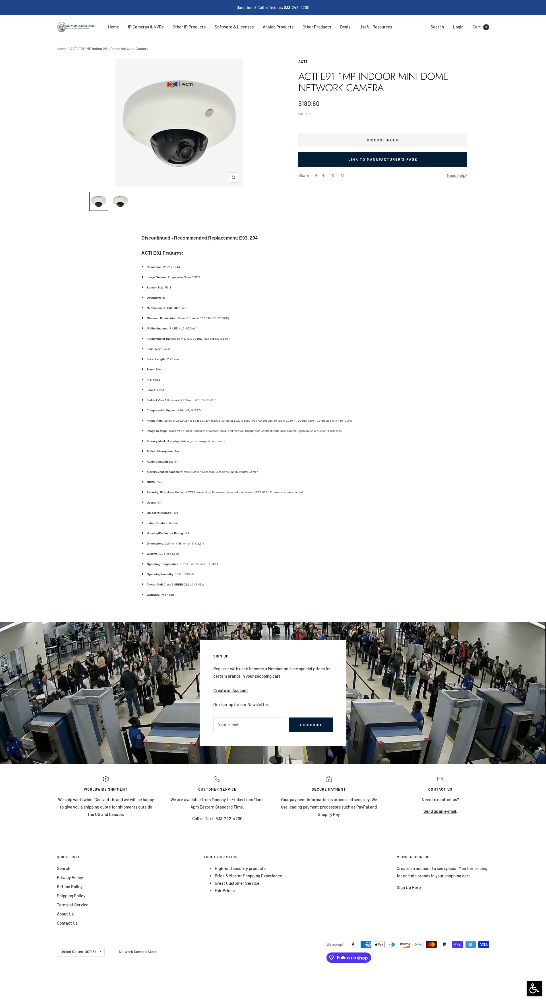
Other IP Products (189, 26)
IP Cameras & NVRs (146, 26)
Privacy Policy (70, 877)
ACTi (302, 61)
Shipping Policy (71, 895)
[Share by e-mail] (342, 175)
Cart (480, 26)
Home (113, 26)
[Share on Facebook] (316, 176)
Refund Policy (69, 886)
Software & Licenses (234, 26)
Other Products (317, 26)
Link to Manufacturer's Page (382, 159)
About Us (65, 913)
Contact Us (105, 799)
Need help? (457, 175)
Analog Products (278, 26)
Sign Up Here (409, 887)
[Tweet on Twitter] (332, 176)
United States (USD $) (78, 951)
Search (437, 26)
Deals (345, 26)
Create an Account (230, 690)
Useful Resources (375, 26)
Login (458, 26)
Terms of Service (72, 904)
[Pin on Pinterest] (323, 176)
